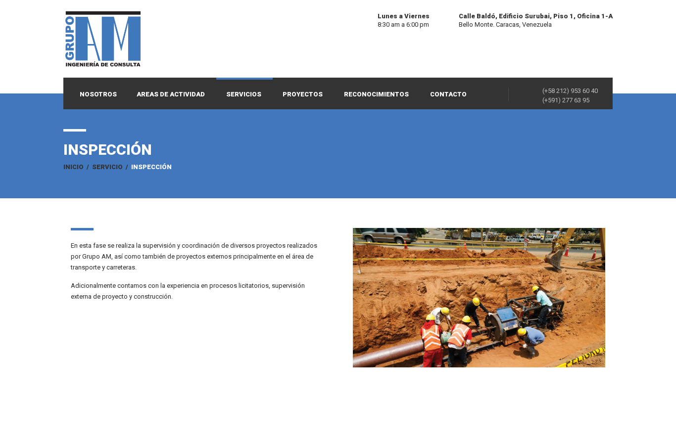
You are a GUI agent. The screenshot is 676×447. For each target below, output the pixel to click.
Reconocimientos (376, 94)
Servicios (243, 94)
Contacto (448, 94)
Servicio (107, 167)
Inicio (73, 167)
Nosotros (98, 94)
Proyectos (303, 94)
